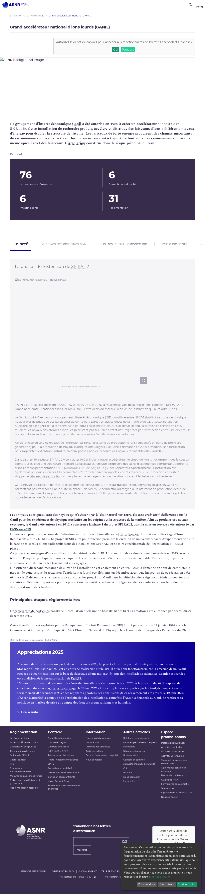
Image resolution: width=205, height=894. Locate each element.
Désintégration (129, 534)
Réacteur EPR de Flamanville (63, 772)
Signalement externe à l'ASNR (177, 793)
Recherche (129, 747)
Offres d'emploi (63, 871)
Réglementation (23, 732)
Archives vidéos (94, 751)
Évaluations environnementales (20, 770)
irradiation (76, 143)
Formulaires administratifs (175, 784)
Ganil (76, 124)
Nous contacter (94, 760)
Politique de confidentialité (79, 877)
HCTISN (127, 772)
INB (14, 128)
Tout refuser (167, 884)
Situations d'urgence (134, 751)
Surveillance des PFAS (60, 768)
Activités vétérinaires (172, 756)
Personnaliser (146, 884)
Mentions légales (117, 877)
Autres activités (136, 732)
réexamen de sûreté (58, 567)
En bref (20, 244)
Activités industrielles (172, 751)
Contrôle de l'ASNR (58, 747)
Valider (82, 849)
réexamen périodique (62, 688)
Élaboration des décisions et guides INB (25, 782)
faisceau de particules (45, 476)
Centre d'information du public (102, 755)
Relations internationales (136, 738)
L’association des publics (23, 747)
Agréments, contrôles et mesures (174, 769)
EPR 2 (51, 764)
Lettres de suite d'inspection (124, 244)
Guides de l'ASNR (19, 755)
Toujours (128, 49)
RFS (12, 764)
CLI (125, 768)
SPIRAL (78, 267)
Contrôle (55, 732)
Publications (92, 742)
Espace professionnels (173, 735)
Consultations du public (22, 751)
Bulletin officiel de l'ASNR (24, 742)
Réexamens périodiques (61, 755)
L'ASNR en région (57, 742)
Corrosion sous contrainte (61, 777)
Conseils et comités (134, 760)
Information (96, 732)
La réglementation (20, 738)
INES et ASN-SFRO (58, 751)
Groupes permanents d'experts (140, 742)
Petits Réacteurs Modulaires (63, 760)
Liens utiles (129, 781)
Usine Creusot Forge (59, 781)
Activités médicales (171, 747)
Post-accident (130, 755)
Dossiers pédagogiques (98, 738)
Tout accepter (187, 884)
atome (78, 133)
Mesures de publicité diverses (26, 776)
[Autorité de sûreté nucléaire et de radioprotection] (16, 5)
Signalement (88, 871)
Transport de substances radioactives (174, 762)
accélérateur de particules (31, 610)
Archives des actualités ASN (64, 244)
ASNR (77, 678)
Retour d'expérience (172, 775)
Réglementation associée (24, 788)
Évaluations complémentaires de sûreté (64, 787)
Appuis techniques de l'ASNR (139, 764)
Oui (115, 49)
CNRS (79, 421)
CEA (150, 421)
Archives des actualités (98, 747)
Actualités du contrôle (59, 738)
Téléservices (167, 788)
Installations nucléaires (173, 743)
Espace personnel (34, 871)
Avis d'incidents (174, 244)
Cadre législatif (18, 760)
